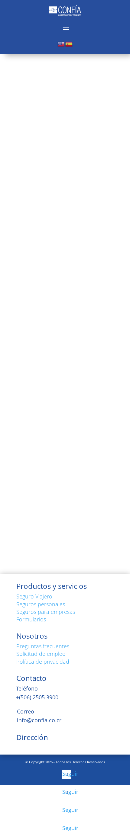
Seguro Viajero (34, 596)
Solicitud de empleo (41, 653)
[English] (61, 43)
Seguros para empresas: (64, 445)
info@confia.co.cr (39, 720)
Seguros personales (40, 604)
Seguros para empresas (45, 611)
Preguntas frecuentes (42, 646)
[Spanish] (69, 43)
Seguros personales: (54, 399)
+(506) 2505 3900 (37, 697)
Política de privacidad (42, 661)
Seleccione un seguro (58, 399)
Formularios (31, 619)
